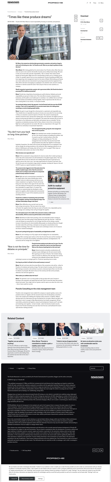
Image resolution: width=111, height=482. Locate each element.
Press (94, 3)
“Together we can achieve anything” (16, 342)
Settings (40, 479)
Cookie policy (12, 474)
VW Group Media (26, 450)
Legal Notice (21, 368)
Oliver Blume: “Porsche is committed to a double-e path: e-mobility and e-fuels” (42, 343)
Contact (12, 368)
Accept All (14, 479)
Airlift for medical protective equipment (56, 187)
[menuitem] (11, 368)
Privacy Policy (32, 368)
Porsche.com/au (14, 450)
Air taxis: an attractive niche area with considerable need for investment (91, 343)
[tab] (92, 16)
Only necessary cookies (27, 479)
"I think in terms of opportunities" (66, 341)
